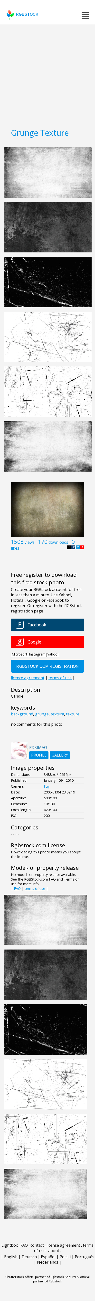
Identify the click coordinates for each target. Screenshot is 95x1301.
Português (84, 1256)
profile (39, 755)
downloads (58, 542)
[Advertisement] (47, 74)
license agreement (63, 1245)
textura (57, 714)
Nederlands (47, 1262)
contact (37, 1245)
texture (72, 714)
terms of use (35, 888)
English (11, 1256)
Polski (65, 1256)
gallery (60, 755)
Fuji (46, 786)
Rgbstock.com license (38, 845)
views (30, 542)
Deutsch (29, 1256)
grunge (42, 714)
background (22, 714)
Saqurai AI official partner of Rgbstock (61, 1279)
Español (48, 1256)
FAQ (17, 888)
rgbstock (27, 14)
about (53, 1250)
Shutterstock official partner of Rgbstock (34, 1277)
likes (15, 548)
